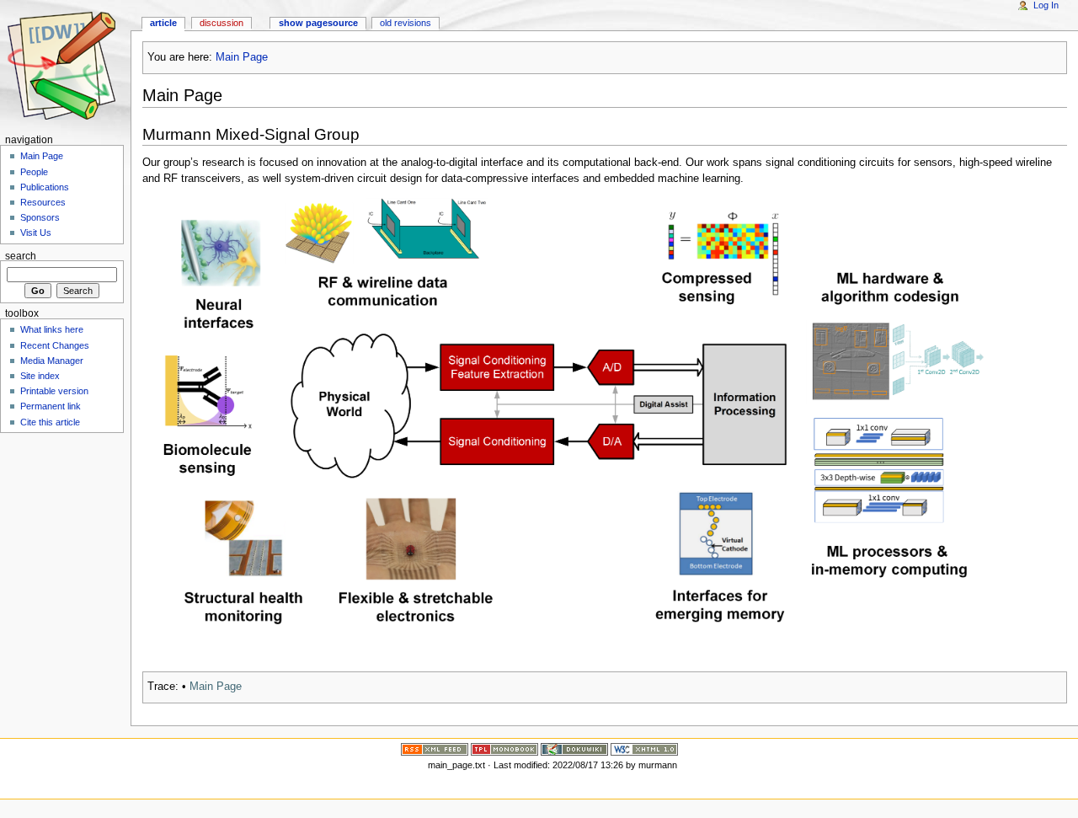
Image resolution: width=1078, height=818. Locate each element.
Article (163, 23)
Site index (40, 376)
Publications (44, 187)
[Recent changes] (434, 748)
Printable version (54, 391)
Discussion (221, 23)
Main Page (242, 57)
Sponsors (40, 217)
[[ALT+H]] (65, 65)
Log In (1046, 5)
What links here (51, 329)
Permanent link (50, 406)
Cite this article (50, 422)
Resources (43, 202)
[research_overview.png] (563, 415)
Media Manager (51, 361)
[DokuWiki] (574, 748)
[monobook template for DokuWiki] (504, 748)
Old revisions (405, 23)
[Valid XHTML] (644, 748)
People (34, 172)
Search (20, 255)
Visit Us (35, 232)
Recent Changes (54, 345)
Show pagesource (318, 23)
